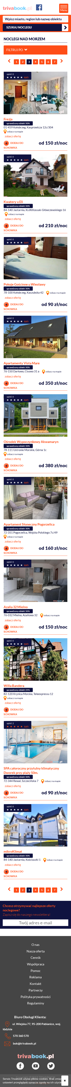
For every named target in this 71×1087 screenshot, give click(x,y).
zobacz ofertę (13, 136)
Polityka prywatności (36, 997)
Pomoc (35, 971)
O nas (35, 945)
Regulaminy (35, 1003)
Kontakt (35, 984)
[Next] (61, 61)
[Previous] (9, 61)
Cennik (36, 958)
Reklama (35, 977)
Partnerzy (36, 990)
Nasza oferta (36, 951)
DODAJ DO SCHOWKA (13, 145)
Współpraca (35, 964)
